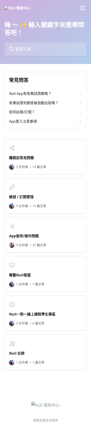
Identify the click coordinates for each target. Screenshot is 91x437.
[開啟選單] (83, 8)
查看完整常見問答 (45, 420)
